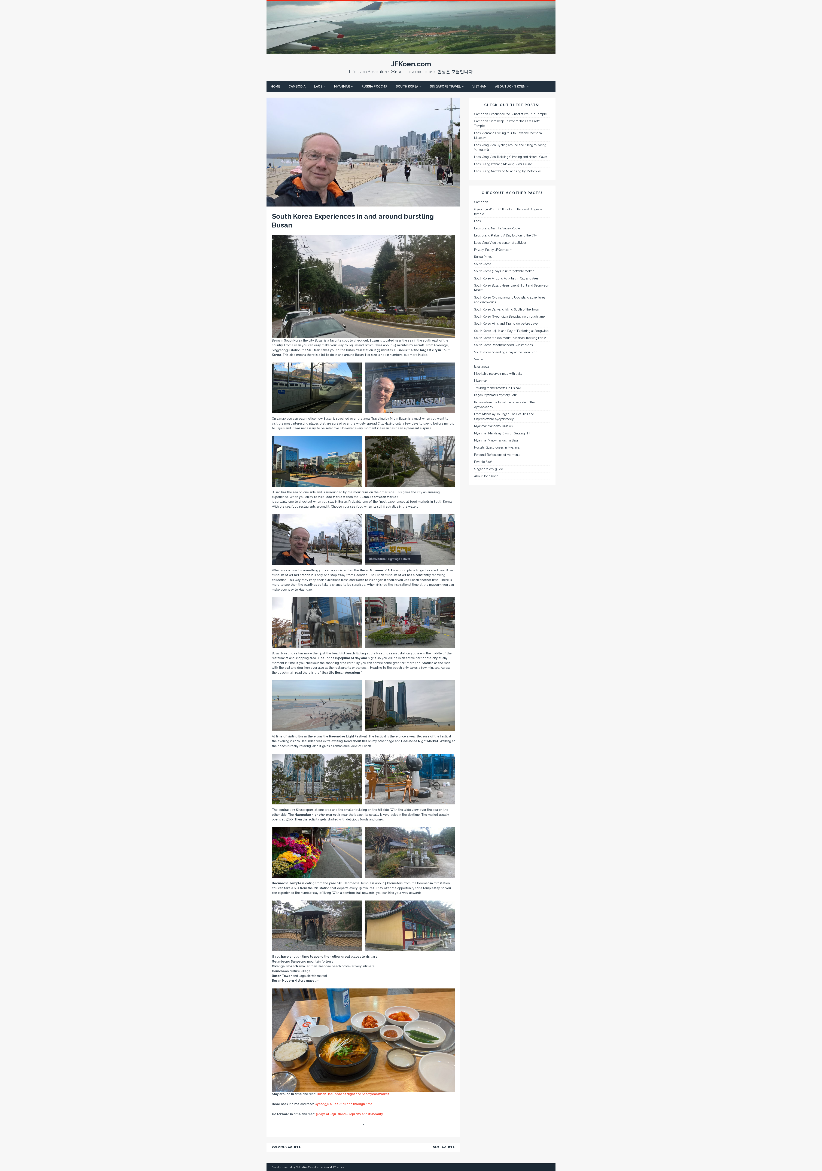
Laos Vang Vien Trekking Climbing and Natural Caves (511, 157)
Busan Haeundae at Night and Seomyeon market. (353, 1094)
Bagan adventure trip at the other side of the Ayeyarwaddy (504, 405)
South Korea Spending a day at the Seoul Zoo (506, 352)
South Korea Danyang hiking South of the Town (506, 309)
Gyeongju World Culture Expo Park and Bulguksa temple (508, 212)
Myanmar (342, 86)
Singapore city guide (488, 469)
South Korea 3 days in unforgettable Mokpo (504, 271)
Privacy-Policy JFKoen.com (493, 249)
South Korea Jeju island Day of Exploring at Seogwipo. (511, 331)
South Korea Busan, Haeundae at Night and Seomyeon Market (511, 288)
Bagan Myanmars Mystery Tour (495, 395)
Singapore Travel (445, 86)
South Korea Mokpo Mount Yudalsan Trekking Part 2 (510, 338)
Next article (444, 1147)
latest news (482, 366)
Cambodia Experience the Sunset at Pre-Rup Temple (510, 114)
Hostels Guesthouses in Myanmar (497, 447)
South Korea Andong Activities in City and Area (506, 278)
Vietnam (479, 86)
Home (275, 86)
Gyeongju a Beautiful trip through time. (344, 1104)
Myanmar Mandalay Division (493, 426)
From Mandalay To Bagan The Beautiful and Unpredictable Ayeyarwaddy (504, 416)
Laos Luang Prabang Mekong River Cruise (503, 164)
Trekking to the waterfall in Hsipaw (497, 388)
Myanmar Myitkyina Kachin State (496, 440)
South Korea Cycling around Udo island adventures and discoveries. (509, 300)
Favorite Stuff (483, 462)
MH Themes (336, 1167)
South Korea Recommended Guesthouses (503, 345)
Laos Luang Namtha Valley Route (497, 228)
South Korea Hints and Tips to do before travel (506, 323)
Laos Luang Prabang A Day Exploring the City (505, 235)
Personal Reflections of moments (497, 454)
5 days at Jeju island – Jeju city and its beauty (349, 1114)
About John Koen (510, 86)
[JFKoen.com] (411, 51)
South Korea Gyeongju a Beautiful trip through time (509, 316)
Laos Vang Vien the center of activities (500, 242)
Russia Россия (374, 86)
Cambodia (297, 86)
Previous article (286, 1147)
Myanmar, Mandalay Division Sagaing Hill (502, 433)
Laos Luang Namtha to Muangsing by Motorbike (507, 171)
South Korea (407, 86)
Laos (318, 86)
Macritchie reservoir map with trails (498, 373)
